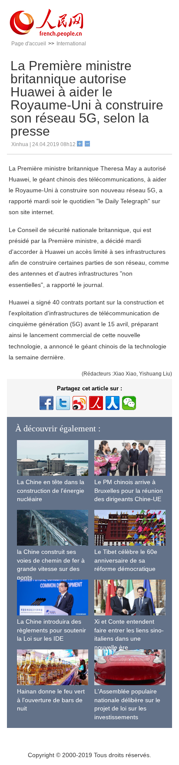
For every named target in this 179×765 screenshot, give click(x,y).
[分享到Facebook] (46, 403)
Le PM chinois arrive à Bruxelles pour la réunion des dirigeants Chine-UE (128, 490)
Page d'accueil (28, 44)
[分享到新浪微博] (79, 403)
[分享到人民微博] (96, 403)
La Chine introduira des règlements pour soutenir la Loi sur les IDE (51, 630)
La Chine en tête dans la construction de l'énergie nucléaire (50, 490)
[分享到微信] (129, 403)
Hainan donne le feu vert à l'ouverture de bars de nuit (51, 700)
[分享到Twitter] (63, 403)
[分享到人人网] (112, 403)
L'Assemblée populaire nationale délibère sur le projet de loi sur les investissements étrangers (127, 708)
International (71, 44)
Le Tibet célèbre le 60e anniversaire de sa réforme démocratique (125, 560)
